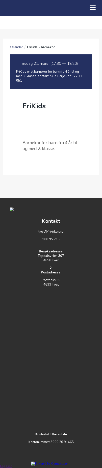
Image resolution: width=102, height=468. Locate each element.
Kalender (16, 47)
